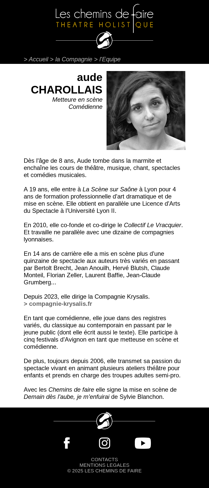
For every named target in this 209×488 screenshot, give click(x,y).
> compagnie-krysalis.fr (58, 303)
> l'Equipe (107, 59)
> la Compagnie (71, 59)
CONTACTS (104, 459)
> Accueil (37, 59)
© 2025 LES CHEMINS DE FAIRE (104, 470)
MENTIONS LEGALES (104, 465)
